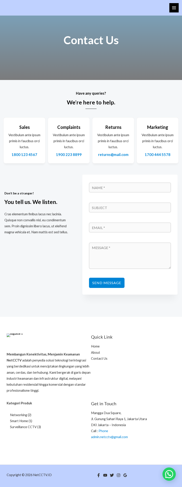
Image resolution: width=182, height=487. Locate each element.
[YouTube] (105, 475)
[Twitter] (112, 475)
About (95, 352)
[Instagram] (119, 475)
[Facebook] (99, 475)
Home (95, 346)
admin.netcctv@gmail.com (109, 437)
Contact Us (99, 358)
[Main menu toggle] (174, 7)
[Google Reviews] (125, 475)
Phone (103, 431)
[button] (169, 474)
